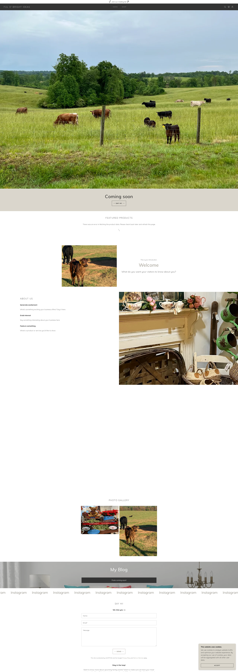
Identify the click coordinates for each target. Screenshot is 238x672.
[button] (232, 7)
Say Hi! (119, 203)
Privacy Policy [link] (126, 658)
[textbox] (119, 615)
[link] (17, 7)
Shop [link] (124, 7)
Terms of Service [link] (138, 658)
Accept (217, 665)
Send (119, 651)
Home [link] (115, 7)
